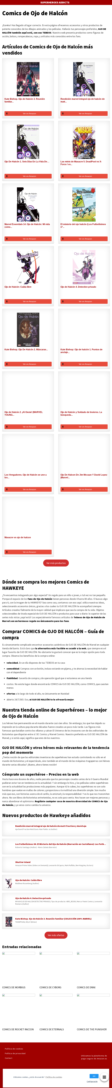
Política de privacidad (15, 1053)
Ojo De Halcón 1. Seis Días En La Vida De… (27, 161)
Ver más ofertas (56, 935)
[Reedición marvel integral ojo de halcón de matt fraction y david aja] (84, 79)
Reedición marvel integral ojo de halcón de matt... (83, 100)
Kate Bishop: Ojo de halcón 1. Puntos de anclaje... (81, 350)
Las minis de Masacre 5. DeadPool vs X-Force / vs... (81, 162)
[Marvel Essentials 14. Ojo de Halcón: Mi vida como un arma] (28, 204)
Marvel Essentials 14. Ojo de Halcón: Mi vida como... (27, 225)
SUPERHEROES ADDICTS (54, 2)
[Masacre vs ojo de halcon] (28, 518)
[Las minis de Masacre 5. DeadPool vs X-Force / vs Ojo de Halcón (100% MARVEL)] (84, 142)
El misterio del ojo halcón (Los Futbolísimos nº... (83, 225)
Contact (8, 1058)
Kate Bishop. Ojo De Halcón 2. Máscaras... (26, 349)
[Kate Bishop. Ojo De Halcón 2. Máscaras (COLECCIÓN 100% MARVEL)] (28, 330)
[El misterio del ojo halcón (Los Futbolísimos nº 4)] (84, 204)
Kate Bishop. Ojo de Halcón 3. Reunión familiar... (25, 100)
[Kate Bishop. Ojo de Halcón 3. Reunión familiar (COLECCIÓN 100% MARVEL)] (28, 79)
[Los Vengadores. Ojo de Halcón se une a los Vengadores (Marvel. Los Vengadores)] (28, 455)
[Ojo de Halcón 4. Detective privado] (84, 267)
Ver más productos (56, 563)
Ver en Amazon (29, 113)
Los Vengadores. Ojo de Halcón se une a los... (26, 476)
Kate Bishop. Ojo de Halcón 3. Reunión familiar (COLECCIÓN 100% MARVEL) (53, 918)
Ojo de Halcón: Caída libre (18, 287)
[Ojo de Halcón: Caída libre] (28, 267)
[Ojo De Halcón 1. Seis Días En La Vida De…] (28, 142)
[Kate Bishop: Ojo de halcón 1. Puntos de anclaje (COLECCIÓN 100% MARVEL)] (84, 330)
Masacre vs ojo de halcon (18, 537)
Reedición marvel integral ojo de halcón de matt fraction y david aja (50, 826)
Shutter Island (22, 862)
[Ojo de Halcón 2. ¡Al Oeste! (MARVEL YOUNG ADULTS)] (28, 392)
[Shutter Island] (9, 865)
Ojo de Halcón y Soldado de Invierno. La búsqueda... (81, 413)
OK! (94, 1076)
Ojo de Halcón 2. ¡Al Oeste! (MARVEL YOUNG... (24, 413)
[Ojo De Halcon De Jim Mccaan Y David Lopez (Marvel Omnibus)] (84, 455)
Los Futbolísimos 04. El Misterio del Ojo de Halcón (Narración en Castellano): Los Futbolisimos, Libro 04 (61, 844)
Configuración (92, 1081)
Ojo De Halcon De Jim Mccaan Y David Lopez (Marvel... (84, 476)
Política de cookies (14, 1049)
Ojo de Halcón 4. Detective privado (78, 287)
